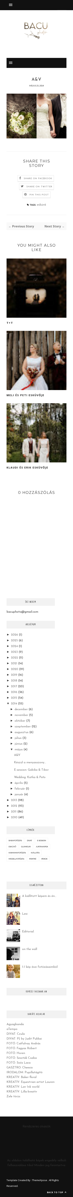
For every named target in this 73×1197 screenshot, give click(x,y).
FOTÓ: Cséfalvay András (23, 1043)
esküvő (41, 204)
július (18, 738)
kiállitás (35, 853)
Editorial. (28, 931)
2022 (14, 657)
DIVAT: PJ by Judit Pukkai (24, 1038)
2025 (14, 640)
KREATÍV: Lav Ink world (23, 1086)
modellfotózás (16, 859)
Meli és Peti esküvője (25, 395)
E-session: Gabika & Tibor (31, 769)
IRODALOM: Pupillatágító (24, 1072)
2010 (14, 817)
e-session (41, 840)
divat (29, 840)
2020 (14, 669)
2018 (14, 680)
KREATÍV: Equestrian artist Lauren (30, 1082)
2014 (14, 703)
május (19, 749)
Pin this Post (39, 195)
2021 (14, 663)
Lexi (25, 913)
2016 (14, 692)
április (19, 783)
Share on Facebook (38, 178)
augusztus (21, 732)
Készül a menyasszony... (30, 762)
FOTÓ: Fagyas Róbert (22, 1048)
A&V (17, 755)
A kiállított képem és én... (39, 896)
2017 (14, 686)
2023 (14, 652)
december (21, 709)
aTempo (12, 1029)
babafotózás (15, 840)
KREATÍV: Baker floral (21, 1077)
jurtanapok (42, 846)
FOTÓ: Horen (16, 1053)
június (18, 743)
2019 (14, 675)
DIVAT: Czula (16, 1034)
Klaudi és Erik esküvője (27, 467)
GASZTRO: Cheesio (20, 1067)
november (21, 715)
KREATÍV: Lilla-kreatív (22, 1091)
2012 (14, 806)
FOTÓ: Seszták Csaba (22, 1058)
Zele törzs (13, 1096)
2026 (14, 634)
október (20, 720)
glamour (26, 846)
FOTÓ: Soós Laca (19, 1062)
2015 (14, 697)
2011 (13, 811)
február (20, 788)
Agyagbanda (15, 1024)
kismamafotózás (17, 853)
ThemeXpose (39, 1180)
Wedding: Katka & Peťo (29, 777)
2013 (14, 800)
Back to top (55, 1192)
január (19, 794)
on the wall (29, 949)
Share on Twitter (39, 187)
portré (32, 859)
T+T (10, 323)
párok (44, 859)
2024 (14, 646)
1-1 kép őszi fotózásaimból (40, 967)
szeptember (23, 726)
